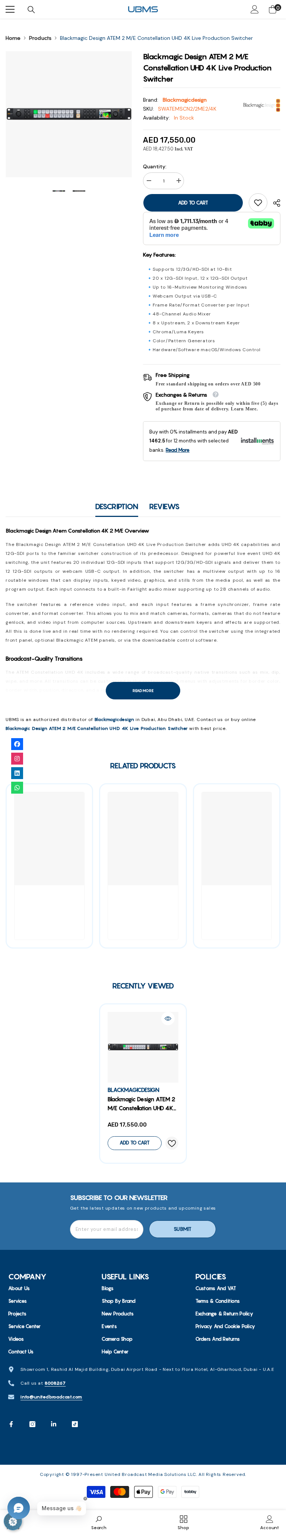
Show (13, 1521)
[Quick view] (168, 1018)
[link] (258, 202)
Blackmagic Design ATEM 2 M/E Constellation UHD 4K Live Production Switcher (97, 728)
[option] (69, 114)
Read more (143, 690)
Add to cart (193, 203)
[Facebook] (11, 1424)
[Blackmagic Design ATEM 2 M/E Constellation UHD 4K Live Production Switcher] (143, 1047)
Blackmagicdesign (184, 99)
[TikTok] (75, 1424)
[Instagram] (32, 1424)
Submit (182, 1229)
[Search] (31, 9)
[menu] (10, 9)
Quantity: (154, 166)
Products (40, 38)
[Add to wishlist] (171, 1143)
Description (116, 506)
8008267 (55, 1383)
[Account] (255, 9)
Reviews (164, 506)
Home (13, 38)
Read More (178, 450)
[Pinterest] (53, 1424)
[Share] (273, 203)
